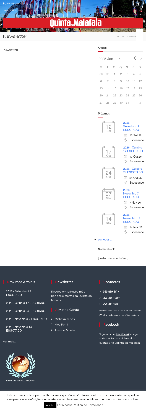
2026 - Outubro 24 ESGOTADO (133, 170)
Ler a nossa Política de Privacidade (80, 405)
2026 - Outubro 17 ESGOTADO (133, 149)
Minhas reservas (65, 319)
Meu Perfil (61, 324)
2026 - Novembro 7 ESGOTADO (131, 193)
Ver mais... (9, 341)
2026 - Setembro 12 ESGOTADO (131, 126)
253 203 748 (110, 304)
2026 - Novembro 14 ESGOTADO (131, 218)
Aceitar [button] (50, 405)
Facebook (122, 334)
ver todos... (105, 239)
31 (108, 74)
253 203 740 (110, 297)
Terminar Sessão (65, 330)
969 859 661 (110, 291)
